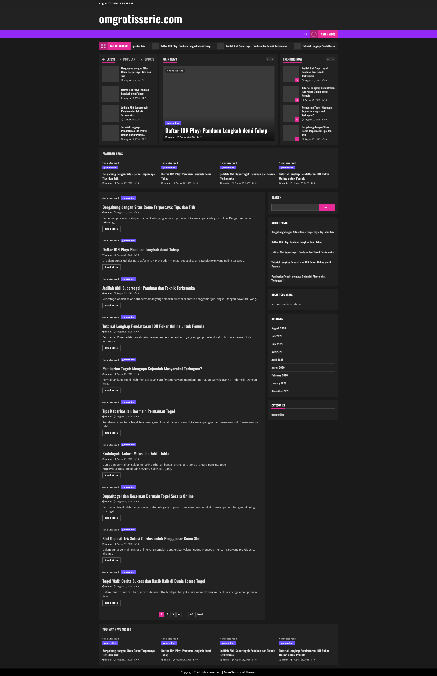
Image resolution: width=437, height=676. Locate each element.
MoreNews (231, 672)
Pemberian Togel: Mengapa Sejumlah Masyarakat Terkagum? (291, 113)
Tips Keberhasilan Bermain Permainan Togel (138, 411)
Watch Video (328, 34)
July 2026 (276, 336)
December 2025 (280, 391)
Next (200, 614)
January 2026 (278, 383)
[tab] (108, 60)
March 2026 (278, 367)
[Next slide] (272, 59)
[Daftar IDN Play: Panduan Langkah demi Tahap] (218, 103)
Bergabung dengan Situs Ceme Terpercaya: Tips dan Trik (110, 74)
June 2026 (277, 344)
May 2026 (276, 352)
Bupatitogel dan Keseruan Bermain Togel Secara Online (148, 496)
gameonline (173, 122)
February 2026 (279, 375)
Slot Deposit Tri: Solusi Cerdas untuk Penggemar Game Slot (151, 538)
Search (276, 197)
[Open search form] (306, 34)
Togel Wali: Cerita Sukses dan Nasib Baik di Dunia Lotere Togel (153, 581)
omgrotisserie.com (140, 18)
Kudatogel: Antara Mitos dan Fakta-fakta (135, 453)
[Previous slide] (268, 59)
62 (191, 614)
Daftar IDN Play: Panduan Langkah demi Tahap (169, 46)
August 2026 (278, 328)
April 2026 (277, 360)
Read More (113, 229)
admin (171, 136)
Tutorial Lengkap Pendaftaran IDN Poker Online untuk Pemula (320, 46)
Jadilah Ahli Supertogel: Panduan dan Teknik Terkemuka (240, 46)
